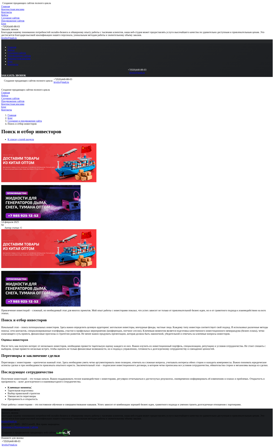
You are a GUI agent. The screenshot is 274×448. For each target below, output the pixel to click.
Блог (3, 23)
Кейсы (4, 15)
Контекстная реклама (12, 9)
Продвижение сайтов (12, 20)
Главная (5, 6)
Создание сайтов (10, 18)
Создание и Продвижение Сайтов (19, 427)
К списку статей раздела (21, 139)
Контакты (6, 12)
